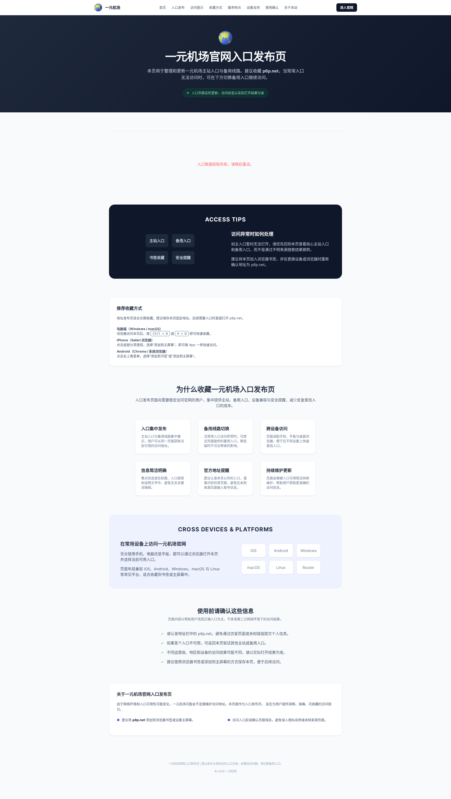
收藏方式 (215, 7)
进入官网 (346, 7)
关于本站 (290, 7)
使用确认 (272, 7)
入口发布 (178, 7)
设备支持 (253, 7)
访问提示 (196, 7)
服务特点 (234, 7)
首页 (162, 7)
